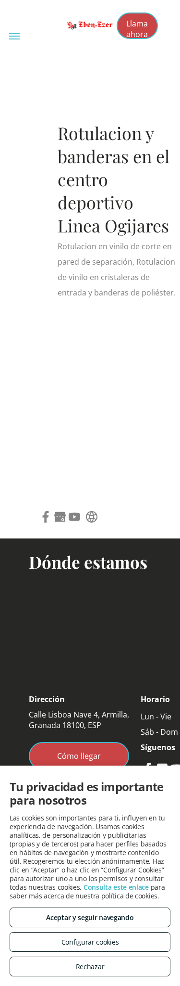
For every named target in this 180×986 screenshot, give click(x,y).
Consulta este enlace (116, 887)
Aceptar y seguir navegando (89, 917)
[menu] (14, 36)
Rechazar (90, 966)
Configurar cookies (90, 942)
